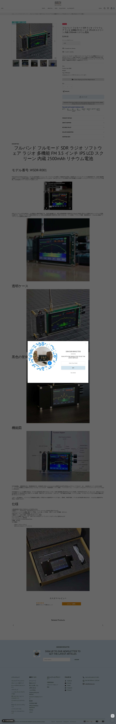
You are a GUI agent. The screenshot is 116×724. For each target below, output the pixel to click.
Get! (73, 367)
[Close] (86, 343)
